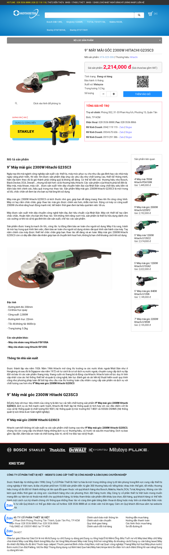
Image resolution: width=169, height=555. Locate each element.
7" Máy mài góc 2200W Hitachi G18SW (146, 320)
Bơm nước (12, 547)
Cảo (32, 538)
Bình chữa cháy (81, 544)
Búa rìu (25, 538)
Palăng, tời (33, 547)
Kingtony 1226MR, (75, 22)
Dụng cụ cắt (57, 538)
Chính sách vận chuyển (99, 520)
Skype (128, 127)
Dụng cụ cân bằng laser (144, 541)
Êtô (105, 538)
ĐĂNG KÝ (120, 2)
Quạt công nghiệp (113, 544)
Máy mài (82, 541)
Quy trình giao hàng (97, 523)
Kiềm (111, 538)
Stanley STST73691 (79, 30)
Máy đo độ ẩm (27, 544)
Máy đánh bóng (37, 541)
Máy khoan (71, 541)
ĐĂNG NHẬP (130, 2)
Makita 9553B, (116, 22)
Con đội (23, 547)
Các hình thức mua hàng (139, 523)
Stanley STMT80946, (56, 30)
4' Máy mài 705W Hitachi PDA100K (143, 181)
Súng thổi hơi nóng (98, 541)
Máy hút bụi (138, 544)
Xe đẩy (44, 547)
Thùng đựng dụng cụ (59, 547)
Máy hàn (95, 547)
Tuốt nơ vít (131, 538)
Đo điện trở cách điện (124, 547)
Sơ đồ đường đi (134, 526)
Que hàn (86, 547)
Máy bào (142, 538)
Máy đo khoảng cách (120, 541)
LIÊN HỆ (140, 2)
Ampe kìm (106, 547)
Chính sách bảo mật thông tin (102, 517)
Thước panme (64, 544)
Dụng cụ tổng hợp (93, 538)
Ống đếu (119, 538)
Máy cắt (152, 538)
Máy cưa (23, 541)
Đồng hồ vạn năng (146, 547)
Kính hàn (76, 547)
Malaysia (98, 84)
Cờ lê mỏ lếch (42, 538)
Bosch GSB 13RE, (55, 22)
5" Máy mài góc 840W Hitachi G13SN (145, 292)
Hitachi (133, 57)
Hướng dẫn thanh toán (138, 520)
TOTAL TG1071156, (96, 22)
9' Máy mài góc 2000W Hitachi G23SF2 (146, 208)
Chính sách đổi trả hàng (99, 526)
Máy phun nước (153, 544)
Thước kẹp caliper (46, 544)
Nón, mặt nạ (96, 544)
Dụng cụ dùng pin (74, 538)
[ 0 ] (155, 14)
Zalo (121, 127)
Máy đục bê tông (55, 541)
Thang (127, 544)
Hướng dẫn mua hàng (137, 517)
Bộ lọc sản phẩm (83, 40)
